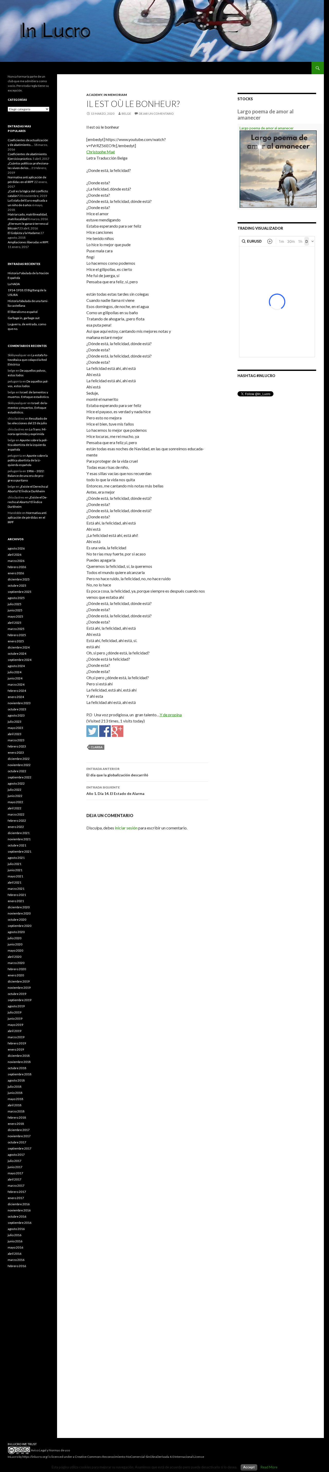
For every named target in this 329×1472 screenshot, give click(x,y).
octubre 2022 (17, 771)
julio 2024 (14, 672)
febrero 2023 (17, 746)
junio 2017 (15, 1167)
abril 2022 (14, 808)
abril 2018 (14, 1105)
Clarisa (97, 747)
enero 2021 (16, 901)
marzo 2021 (16, 889)
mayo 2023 (15, 728)
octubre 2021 (17, 845)
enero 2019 (16, 1049)
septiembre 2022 (19, 777)
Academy (94, 95)
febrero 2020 (17, 969)
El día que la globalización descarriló (117, 772)
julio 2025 (14, 604)
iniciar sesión (126, 827)
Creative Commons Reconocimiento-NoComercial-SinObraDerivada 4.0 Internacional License (139, 1457)
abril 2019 (14, 1031)
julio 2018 (14, 1086)
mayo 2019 (15, 1025)
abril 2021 (14, 882)
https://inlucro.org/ (35, 1457)
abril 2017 (14, 1179)
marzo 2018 (16, 1111)
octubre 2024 (17, 653)
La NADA (14, 284)
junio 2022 (15, 796)
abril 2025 (14, 623)
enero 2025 (16, 641)
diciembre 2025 (19, 579)
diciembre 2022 (19, 759)
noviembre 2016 (19, 1210)
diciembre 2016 (19, 1204)
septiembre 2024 (19, 660)
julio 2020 (14, 938)
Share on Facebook (105, 731)
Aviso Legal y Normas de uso (50, 1450)
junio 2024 (15, 678)
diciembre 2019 (19, 981)
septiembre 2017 (19, 1148)
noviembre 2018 (19, 1062)
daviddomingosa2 (92, 731)
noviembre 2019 (19, 987)
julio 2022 (14, 790)
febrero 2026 (17, 567)
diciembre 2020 (19, 907)
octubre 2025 (17, 585)
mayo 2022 (15, 802)
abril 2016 (14, 1253)
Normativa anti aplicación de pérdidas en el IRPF (27, 517)
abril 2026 (14, 554)
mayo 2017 (15, 1173)
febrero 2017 (17, 1192)
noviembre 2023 (19, 703)
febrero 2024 (17, 691)
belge (126, 113)
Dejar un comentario (156, 113)
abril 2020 (14, 957)
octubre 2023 (17, 709)
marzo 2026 (16, 561)
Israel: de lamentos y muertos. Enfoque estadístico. (28, 407)
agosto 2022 (16, 783)
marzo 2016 (16, 1260)
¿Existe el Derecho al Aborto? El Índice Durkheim (27, 502)
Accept (249, 1467)
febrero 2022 (17, 820)
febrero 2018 (17, 1117)
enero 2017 (16, 1198)
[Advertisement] (28, 1358)
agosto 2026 (16, 548)
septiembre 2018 (19, 1074)
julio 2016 (14, 1235)
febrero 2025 (17, 635)
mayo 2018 (15, 1099)
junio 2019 (15, 1018)
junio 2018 (15, 1093)
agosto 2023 (16, 715)
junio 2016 (15, 1241)
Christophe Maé (100, 151)
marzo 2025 (16, 629)
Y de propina (171, 714)
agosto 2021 (16, 858)
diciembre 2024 (19, 647)
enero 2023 (16, 752)
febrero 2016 (17, 1266)
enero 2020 (16, 975)
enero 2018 (16, 1124)
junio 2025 (15, 610)
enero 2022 (16, 827)
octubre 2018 (17, 1068)
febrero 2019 (17, 1043)
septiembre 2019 (19, 1000)
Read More (269, 1467)
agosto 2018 (16, 1080)
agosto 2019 (16, 1006)
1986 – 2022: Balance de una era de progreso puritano (26, 475)
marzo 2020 (16, 963)
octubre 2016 (17, 1216)
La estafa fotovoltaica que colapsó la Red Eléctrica (28, 359)
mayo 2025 (15, 616)
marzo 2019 (16, 1037)
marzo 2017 (16, 1185)
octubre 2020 (17, 919)
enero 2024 (16, 697)
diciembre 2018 (19, 1056)
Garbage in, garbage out (24, 318)
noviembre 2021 (19, 839)
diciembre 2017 (19, 1130)
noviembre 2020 (19, 913)
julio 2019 (14, 1012)
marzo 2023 (16, 740)
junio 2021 (15, 870)
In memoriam (115, 95)
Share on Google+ (117, 731)
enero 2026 (16, 573)
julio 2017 (14, 1161)
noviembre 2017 (19, 1136)
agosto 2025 (16, 598)
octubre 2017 (17, 1142)
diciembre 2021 (19, 833)
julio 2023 (14, 721)
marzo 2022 (16, 814)
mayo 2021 (15, 876)
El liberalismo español (23, 312)
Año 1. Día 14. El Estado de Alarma (115, 790)
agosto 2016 (16, 1229)
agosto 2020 (16, 932)
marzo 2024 (16, 684)
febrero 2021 (17, 895)
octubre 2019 (17, 994)
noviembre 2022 (19, 765)
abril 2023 (14, 734)
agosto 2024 (16, 666)
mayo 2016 (15, 1247)
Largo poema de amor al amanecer (267, 128)
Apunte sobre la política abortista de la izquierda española (28, 444)
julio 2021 (14, 864)
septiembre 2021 (19, 851)
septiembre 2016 (19, 1223)
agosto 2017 (16, 1155)
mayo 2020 (15, 950)
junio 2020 (15, 944)
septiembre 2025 (19, 592)
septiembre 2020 (19, 926)
